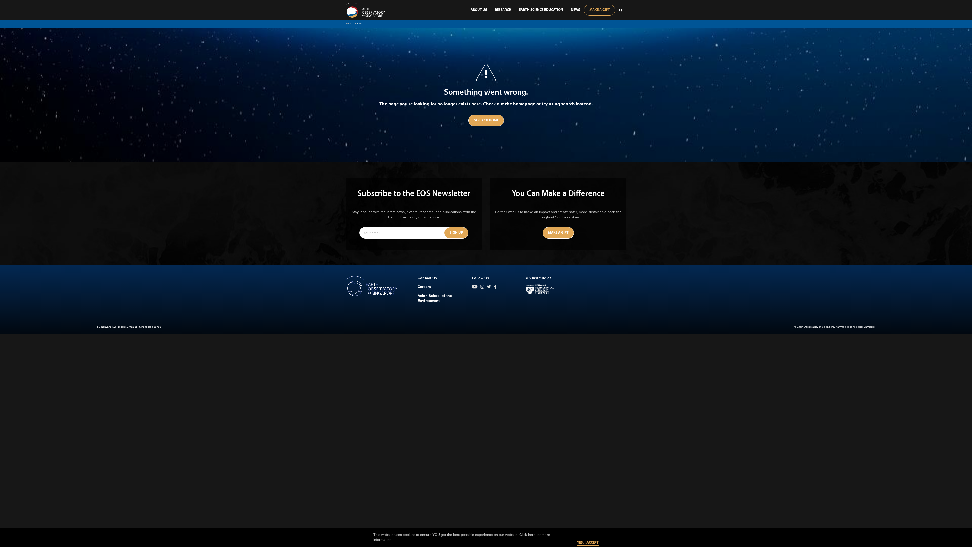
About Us (479, 10)
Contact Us (427, 278)
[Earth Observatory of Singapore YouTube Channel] (475, 286)
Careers (424, 287)
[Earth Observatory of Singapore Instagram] (482, 286)
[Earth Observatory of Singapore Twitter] (489, 286)
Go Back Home (486, 120)
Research (503, 10)
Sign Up (456, 233)
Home (349, 23)
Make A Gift (599, 10)
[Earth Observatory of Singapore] (365, 10)
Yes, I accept (588, 543)
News (575, 10)
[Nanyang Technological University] (540, 289)
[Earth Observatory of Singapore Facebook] (495, 286)
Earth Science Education (541, 10)
